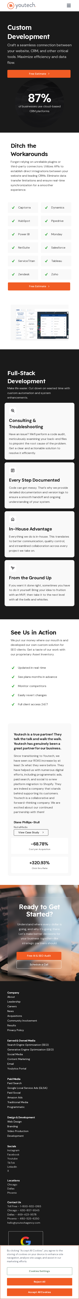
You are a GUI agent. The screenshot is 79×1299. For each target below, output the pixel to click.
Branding (12, 1126)
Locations (13, 1180)
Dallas (11, 1188)
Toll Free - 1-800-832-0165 (24, 1206)
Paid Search (14, 1083)
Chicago (12, 1184)
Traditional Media (17, 1102)
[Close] (73, 1251)
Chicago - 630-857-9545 (23, 1210)
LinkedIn (12, 1166)
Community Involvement (22, 1020)
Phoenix (12, 1192)
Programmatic (16, 1107)
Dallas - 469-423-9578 (22, 1214)
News (10, 1011)
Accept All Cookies (39, 1292)
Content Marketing (18, 1059)
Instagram (13, 1150)
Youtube (12, 1158)
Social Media (15, 1054)
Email (10, 1063)
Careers (12, 1006)
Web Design (14, 1121)
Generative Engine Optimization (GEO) (30, 1049)
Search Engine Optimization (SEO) (28, 1044)
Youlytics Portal (16, 1068)
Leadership (14, 1001)
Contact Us (14, 1202)
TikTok (11, 1162)
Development (15, 1135)
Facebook (13, 1154)
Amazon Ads (15, 1097)
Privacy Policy (15, 1030)
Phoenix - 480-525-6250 (23, 1218)
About (11, 996)
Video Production (17, 1131)
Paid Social (14, 1092)
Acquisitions (14, 1016)
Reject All (39, 1281)
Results (11, 1025)
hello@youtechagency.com (23, 1222)
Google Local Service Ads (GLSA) (27, 1088)
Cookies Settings (39, 1271)
